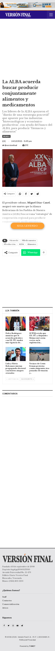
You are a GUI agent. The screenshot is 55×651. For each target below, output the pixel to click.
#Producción (9, 244)
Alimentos (31, 244)
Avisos (5, 608)
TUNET (32, 646)
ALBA (21, 244)
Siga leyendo (27, 225)
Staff (4, 597)
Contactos (7, 600)
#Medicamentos (29, 241)
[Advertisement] (27, 50)
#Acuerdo (13, 241)
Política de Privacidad (27, 640)
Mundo (6, 136)
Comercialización (10, 604)
